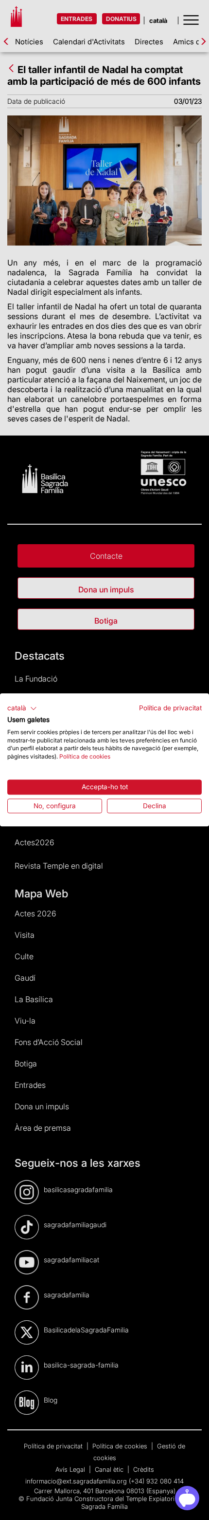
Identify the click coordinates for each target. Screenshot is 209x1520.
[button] (22, 708)
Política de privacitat (170, 708)
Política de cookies (84, 756)
